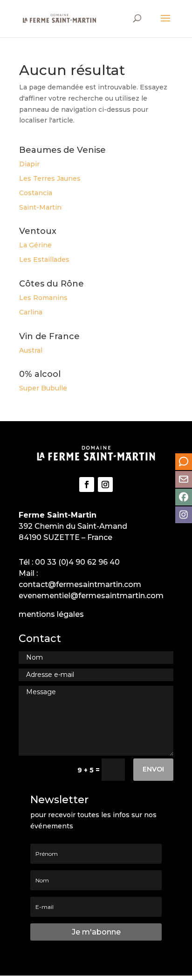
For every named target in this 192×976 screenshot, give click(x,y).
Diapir (29, 164)
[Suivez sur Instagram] (105, 484)
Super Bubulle (43, 388)
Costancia (35, 193)
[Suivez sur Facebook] (86, 484)
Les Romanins (43, 297)
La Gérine (35, 245)
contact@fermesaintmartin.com (80, 584)
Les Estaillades (44, 259)
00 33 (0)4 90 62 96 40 (77, 562)
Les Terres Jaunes (50, 178)
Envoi (153, 769)
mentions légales (51, 614)
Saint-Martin (40, 207)
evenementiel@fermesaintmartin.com (91, 595)
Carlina (30, 312)
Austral (30, 350)
